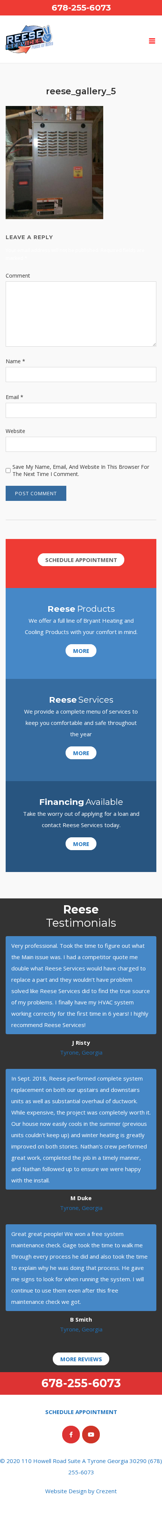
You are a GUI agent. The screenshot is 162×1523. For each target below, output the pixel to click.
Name (15, 361)
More (81, 650)
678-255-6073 (81, 7)
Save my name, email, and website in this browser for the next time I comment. (80, 470)
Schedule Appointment (81, 559)
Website (15, 430)
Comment (18, 275)
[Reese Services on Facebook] (71, 1434)
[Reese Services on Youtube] (91, 1434)
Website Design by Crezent (81, 1491)
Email (14, 397)
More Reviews (81, 1359)
